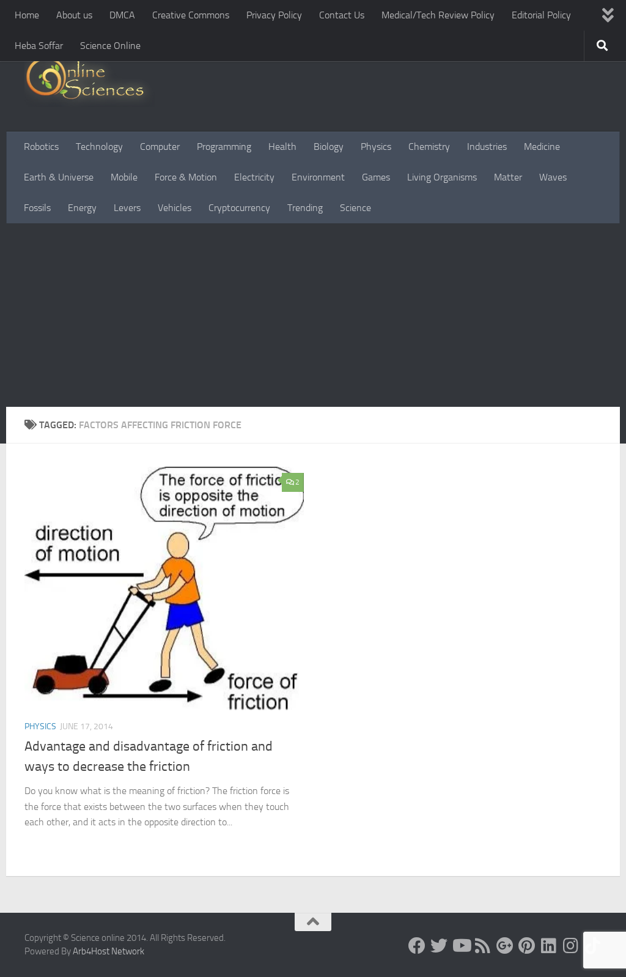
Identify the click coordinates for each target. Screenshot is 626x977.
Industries (487, 146)
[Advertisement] (313, 315)
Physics (376, 146)
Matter (508, 177)
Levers (127, 208)
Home (27, 15)
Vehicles (174, 208)
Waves (553, 177)
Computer (160, 146)
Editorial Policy (541, 15)
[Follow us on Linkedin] (549, 945)
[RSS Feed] (483, 945)
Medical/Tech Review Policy (438, 15)
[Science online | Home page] (89, 81)
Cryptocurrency (239, 208)
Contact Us (341, 15)
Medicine (542, 146)
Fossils (37, 208)
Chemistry (429, 146)
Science (355, 208)
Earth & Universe (59, 177)
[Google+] (505, 945)
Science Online (110, 45)
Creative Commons (190, 15)
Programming (224, 146)
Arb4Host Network (108, 951)
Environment (318, 177)
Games (376, 177)
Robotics (41, 146)
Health (282, 146)
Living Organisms (442, 177)
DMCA (122, 15)
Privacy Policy (274, 15)
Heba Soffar (39, 45)
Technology (99, 146)
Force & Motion (186, 177)
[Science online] (416, 945)
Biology (329, 146)
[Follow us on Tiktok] (593, 945)
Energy (82, 208)
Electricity (254, 177)
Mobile (124, 177)
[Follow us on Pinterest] (527, 945)
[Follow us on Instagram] (571, 945)
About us (74, 15)
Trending (305, 208)
